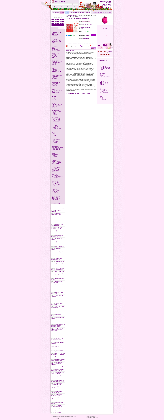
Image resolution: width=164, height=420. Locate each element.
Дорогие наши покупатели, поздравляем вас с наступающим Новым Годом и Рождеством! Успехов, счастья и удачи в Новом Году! (58, 220)
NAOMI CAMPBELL (56, 157)
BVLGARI (54, 55)
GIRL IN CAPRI (102, 74)
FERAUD (54, 98)
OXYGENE (101, 97)
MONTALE (54, 155)
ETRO (53, 95)
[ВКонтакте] (66, 35)
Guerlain (65, 6)
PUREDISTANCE (55, 169)
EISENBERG (54, 84)
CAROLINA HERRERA (56, 62)
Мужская (67, 12)
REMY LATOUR (55, 171)
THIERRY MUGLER (56, 186)
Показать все (58, 25)
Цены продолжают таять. (59, 357)
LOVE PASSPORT (55, 141)
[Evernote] (71, 35)
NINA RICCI (54, 160)
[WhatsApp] (74, 35)
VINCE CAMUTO (55, 197)
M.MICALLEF (55, 142)
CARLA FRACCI (55, 60)
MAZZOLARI (54, 150)
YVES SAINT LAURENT (57, 200)
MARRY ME (102, 81)
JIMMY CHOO (55, 124)
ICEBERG (54, 116)
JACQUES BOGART (56, 118)
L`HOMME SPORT (103, 80)
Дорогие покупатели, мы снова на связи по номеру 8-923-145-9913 (57, 252)
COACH (53, 74)
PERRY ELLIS (55, 168)
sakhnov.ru (94, 416)
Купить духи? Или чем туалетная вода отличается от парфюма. (57, 339)
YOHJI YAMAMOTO (56, 198)
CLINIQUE (54, 72)
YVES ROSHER (55, 199)
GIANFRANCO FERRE (56, 105)
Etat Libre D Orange (56, 93)
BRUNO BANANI (55, 53)
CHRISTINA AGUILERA (56, 71)
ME (100, 85)
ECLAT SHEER (102, 73)
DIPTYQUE (54, 79)
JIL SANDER (54, 123)
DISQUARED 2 (55, 81)
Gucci (76, 6)
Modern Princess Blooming (104, 95)
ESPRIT (53, 91)
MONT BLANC (55, 154)
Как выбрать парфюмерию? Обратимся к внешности (56, 377)
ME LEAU (101, 87)
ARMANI (54, 45)
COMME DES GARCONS (57, 75)
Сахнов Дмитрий (89, 417)
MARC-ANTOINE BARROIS (57, 147)
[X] (70, 35)
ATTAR (53, 47)
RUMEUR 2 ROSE (103, 99)
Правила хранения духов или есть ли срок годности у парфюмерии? (57, 363)
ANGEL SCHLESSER (56, 40)
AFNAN (53, 31)
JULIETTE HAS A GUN (56, 128)
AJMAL (53, 33)
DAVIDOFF (54, 78)
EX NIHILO (54, 96)
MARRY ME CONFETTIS (104, 83)
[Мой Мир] (69, 35)
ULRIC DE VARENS (56, 190)
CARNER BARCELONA (56, 61)
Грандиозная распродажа (59, 366)
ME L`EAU (101, 88)
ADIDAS (53, 29)
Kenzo (54, 7)
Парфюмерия (56, 12)
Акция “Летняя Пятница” (59, 271)
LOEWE (53, 140)
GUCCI (53, 107)
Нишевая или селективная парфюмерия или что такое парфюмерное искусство (58, 325)
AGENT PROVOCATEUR (57, 32)
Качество (82, 12)
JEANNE (101, 75)
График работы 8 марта (59, 261)
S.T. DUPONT (55, 174)
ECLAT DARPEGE (103, 66)
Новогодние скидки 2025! (59, 208)
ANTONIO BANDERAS (56, 41)
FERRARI (54, 99)
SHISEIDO (54, 180)
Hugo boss (62, 6)
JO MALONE (54, 125)
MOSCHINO (54, 156)
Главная (67, 15)
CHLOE (53, 67)
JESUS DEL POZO (56, 121)
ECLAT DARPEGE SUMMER (105, 67)
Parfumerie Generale (56, 166)
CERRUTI (54, 64)
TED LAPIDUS (55, 183)
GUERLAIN (54, 109)
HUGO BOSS (54, 114)
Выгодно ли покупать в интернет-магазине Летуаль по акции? (57, 333)
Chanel (58, 6)
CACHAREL (54, 56)
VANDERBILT (55, 192)
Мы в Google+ (95, 417)
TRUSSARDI (54, 189)
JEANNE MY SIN (103, 77)
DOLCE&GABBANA (56, 82)
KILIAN (53, 133)
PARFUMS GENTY (56, 167)
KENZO (53, 132)
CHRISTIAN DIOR (55, 69)
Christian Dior (58, 7)
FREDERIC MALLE (56, 102)
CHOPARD (54, 68)
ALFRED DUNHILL (56, 36)
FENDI (53, 97)
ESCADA (54, 89)
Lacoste (72, 6)
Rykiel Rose (102, 100)
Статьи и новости (56, 207)
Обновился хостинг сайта (59, 320)
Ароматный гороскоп (59, 356)
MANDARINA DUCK (56, 145)
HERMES (54, 113)
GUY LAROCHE (55, 110)
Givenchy (69, 6)
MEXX (53, 153)
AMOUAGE (54, 39)
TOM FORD (54, 188)
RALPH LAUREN (55, 170)
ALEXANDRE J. (55, 35)
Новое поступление (56, 203)
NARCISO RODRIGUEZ (57, 159)
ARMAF (53, 42)
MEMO (53, 152)
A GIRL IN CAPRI (103, 64)
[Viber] (73, 35)
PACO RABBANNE (56, 163)
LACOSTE (54, 134)
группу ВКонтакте (105, 52)
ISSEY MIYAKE (55, 117)
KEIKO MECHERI (55, 131)
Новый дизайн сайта (58, 412)
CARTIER (54, 63)
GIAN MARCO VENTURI (57, 104)
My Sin (101, 96)
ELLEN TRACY (55, 88)
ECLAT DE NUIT (102, 72)
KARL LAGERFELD (56, 129)
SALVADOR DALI (55, 175)
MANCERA (54, 143)
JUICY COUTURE (55, 127)
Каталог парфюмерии (58, 16)
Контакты (88, 12)
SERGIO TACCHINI (56, 177)
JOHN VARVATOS (55, 126)
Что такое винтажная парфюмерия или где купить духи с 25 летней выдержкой (57, 329)
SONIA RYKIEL (55, 181)
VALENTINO (54, 191)
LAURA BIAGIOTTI (56, 139)
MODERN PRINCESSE (104, 92)
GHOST (53, 103)
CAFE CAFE (54, 57)
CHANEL (54, 65)
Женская (62, 12)
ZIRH (53, 202)
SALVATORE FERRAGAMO (57, 176)
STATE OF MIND (55, 182)
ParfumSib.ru (60, 1)
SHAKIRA (54, 178)
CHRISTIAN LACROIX (56, 70)
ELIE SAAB (54, 85)
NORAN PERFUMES (56, 161)
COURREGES (55, 76)
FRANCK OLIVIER (56, 100)
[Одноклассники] (67, 35)
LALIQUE (54, 135)
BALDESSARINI (55, 49)
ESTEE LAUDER (55, 92)
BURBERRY (54, 54)
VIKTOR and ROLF (56, 196)
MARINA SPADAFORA (56, 149)
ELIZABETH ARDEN (56, 86)
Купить (94, 35)
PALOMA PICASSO (56, 164)
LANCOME (54, 136)
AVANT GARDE (102, 65)
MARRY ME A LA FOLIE (104, 82)
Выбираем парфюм (58, 375)
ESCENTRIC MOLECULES (57, 90)
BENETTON (54, 51)
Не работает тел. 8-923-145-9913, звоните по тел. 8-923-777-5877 (57, 255)
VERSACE (54, 193)
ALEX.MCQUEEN (55, 34)
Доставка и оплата (75, 12)
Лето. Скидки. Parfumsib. (59, 246)
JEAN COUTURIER (56, 119)
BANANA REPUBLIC (56, 50)
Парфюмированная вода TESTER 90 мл (78, 45)
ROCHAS (54, 173)
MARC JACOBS (55, 146)
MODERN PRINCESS (103, 89)
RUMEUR (101, 98)
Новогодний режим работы (60, 367)
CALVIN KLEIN (55, 59)
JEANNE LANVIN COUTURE (105, 76)
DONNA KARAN (55, 83)
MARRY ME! (102, 84)
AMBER (53, 38)
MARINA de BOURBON (56, 148)
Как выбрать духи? (58, 408)
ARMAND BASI (55, 43)
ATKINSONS (54, 46)
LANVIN (53, 138)
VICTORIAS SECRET (56, 195)
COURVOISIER (55, 77)
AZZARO (54, 48)
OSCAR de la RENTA (56, 162)
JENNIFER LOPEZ (56, 120)
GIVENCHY (54, 106)
